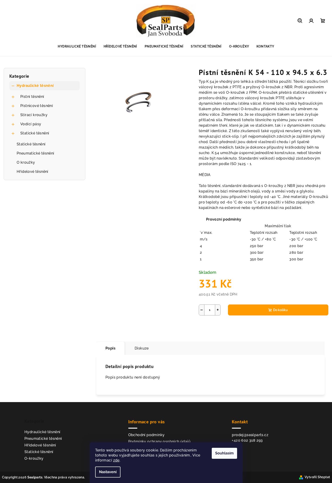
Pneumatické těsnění (35, 153)
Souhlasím (224, 453)
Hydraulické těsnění (35, 85)
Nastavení (108, 472)
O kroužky (26, 162)
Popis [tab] (110, 348)
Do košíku (280, 310)
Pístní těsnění (32, 96)
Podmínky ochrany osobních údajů (159, 441)
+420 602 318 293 (247, 440)
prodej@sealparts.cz (250, 435)
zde (116, 460)
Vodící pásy (30, 124)
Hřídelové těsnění (32, 171)
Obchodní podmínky (146, 435)
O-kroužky (34, 458)
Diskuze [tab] (142, 348)
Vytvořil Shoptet (317, 477)
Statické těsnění (34, 133)
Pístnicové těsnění (36, 106)
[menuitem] (77, 46)
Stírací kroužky (33, 115)
